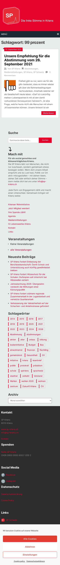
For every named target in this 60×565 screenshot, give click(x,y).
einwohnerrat (16, 350)
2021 (40, 324)
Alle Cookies (30, 538)
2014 (12, 319)
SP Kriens (16, 68)
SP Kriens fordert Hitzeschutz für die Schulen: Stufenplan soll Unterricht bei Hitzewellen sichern (28, 277)
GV (43, 355)
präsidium (37, 365)
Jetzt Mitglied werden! (19, 208)
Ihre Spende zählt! (17, 212)
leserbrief (37, 360)
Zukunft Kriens (29, 386)
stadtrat (14, 376)
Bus (42, 344)
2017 (40, 319)
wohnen (42, 381)
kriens (25, 360)
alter (22, 339)
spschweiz (38, 370)
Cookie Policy (7, 500)
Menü (4, 34)
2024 (31, 329)
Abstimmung (16, 334)
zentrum (14, 386)
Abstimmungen (31, 68)
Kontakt (11, 228)
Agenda (12, 216)
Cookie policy (19, 561)
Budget (32, 344)
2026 (40, 329)
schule (13, 370)
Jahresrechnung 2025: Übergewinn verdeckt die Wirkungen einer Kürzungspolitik (27, 287)
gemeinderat (16, 355)
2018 (12, 324)
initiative (14, 360)
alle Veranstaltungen (21, 249)
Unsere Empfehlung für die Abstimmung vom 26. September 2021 (27, 60)
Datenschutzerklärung (36, 561)
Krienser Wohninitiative (19, 204)
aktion (13, 339)
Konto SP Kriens (8, 452)
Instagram (10, 481)
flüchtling (44, 350)
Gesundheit (32, 355)
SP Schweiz (38, 72)
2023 (21, 329)
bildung (43, 339)
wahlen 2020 (27, 381)
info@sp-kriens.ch (9, 432)
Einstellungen (30, 554)
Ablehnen (30, 546)
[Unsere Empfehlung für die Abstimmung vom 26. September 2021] (10, 85)
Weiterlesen (48, 113)
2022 (12, 329)
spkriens (25, 370)
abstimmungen (34, 334)
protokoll (24, 365)
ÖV (42, 386)
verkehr (25, 376)
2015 (21, 319)
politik (13, 365)
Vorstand (38, 376)
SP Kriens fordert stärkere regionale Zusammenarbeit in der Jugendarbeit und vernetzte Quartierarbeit (30, 296)
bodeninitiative (17, 344)
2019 (21, 324)
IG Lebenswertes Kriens (19, 224)
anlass (32, 339)
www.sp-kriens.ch (9, 429)
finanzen (31, 350)
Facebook (10, 475)
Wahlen (13, 381)
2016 (31, 319)
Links (10, 231)
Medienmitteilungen (13, 72)
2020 (31, 324)
